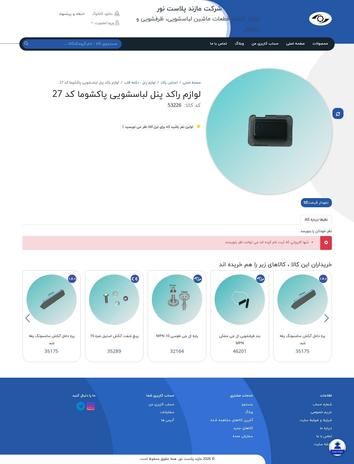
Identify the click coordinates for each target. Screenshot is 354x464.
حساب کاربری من (265, 43)
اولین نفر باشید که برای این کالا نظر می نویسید (158, 127)
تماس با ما (218, 43)
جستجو (247, 404)
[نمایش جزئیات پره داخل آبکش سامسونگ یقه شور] (302, 299)
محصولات (320, 43)
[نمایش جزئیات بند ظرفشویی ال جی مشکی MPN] (240, 299)
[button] (326, 318)
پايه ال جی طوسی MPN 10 (177, 336)
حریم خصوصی (321, 412)
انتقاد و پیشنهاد (71, 14)
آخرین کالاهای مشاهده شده (231, 420)
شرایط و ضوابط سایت (316, 420)
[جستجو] (27, 43)
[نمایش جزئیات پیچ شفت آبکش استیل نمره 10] (114, 299)
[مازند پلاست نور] (295, 18)
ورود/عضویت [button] (104, 23)
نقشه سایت (323, 444)
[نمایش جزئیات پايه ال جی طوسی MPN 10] (177, 299)
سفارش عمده (243, 436)
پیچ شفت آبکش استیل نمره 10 (114, 336)
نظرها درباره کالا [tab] (316, 219)
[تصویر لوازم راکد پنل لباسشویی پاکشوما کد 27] (269, 131)
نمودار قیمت (318, 202)
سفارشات (167, 412)
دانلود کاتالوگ (102, 14)
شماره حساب (322, 404)
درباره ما (326, 428)
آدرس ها (167, 420)
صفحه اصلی (295, 43)
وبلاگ (239, 43)
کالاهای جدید (243, 428)
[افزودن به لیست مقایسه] (337, 113)
